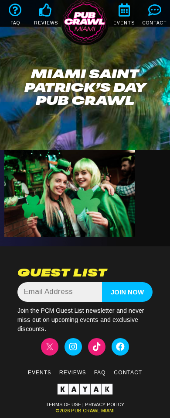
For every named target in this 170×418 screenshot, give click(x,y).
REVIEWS (46, 23)
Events (39, 373)
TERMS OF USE (63, 404)
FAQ (15, 23)
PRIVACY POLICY (104, 404)
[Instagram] (73, 347)
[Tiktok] (96, 347)
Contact (128, 373)
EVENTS (124, 23)
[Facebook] (120, 347)
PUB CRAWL (85, 410)
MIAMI (107, 410)
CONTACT (155, 23)
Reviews (72, 373)
